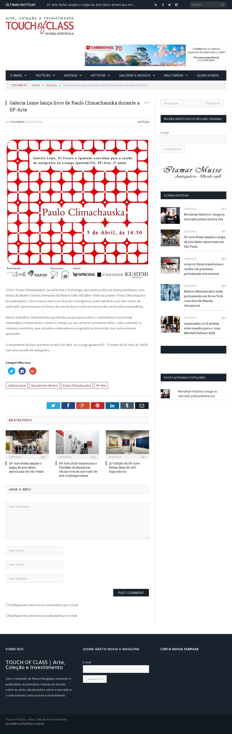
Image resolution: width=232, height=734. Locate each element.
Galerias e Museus (134, 75)
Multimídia (173, 75)
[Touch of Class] (40, 24)
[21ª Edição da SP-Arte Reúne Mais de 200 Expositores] (127, 444)
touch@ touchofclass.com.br (25, 724)
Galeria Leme (17, 385)
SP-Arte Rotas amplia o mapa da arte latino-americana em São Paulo (93, 5)
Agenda (70, 75)
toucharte (17, 122)
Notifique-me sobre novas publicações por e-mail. (43, 616)
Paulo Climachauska (77, 385)
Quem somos (208, 75)
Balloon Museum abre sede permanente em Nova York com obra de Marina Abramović (203, 298)
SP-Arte (101, 385)
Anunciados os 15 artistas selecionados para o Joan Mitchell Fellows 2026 (202, 328)
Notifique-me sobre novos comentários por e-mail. (43, 605)
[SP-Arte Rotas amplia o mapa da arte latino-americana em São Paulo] (27, 444)
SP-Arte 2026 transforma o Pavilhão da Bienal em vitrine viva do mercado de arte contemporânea (78, 469)
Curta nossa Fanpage (180, 350)
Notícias (43, 75)
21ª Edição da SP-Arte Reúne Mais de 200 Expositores (124, 467)
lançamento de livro (44, 385)
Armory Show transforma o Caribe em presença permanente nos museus (204, 269)
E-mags (16, 75)
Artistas (98, 75)
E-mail (165, 133)
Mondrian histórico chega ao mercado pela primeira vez (204, 216)
